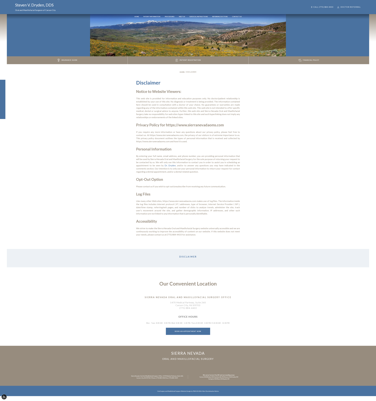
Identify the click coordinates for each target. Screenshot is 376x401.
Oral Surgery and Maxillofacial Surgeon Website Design (174, 391)
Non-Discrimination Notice (211, 391)
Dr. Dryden (170, 165)
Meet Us (182, 16)
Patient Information (151, 16)
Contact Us (237, 16)
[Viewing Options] (4, 397)
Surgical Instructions (198, 16)
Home (136, 16)
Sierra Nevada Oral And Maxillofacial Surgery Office (188, 297)
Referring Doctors (220, 16)
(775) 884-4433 (174, 234)
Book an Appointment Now (188, 331)
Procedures (169, 16)
